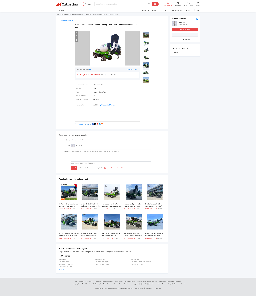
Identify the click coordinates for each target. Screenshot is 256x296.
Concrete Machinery (113, 14)
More (60, 269)
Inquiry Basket (186, 39)
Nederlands (129, 284)
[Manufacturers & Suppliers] (67, 4)
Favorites (80, 124)
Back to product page (67, 20)
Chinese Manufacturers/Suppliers (104, 281)
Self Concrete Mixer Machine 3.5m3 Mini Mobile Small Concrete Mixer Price (111, 235)
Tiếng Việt (170, 284)
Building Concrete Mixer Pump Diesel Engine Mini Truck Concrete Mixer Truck (154, 235)
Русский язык (107, 284)
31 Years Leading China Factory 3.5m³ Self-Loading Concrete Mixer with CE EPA (69, 235)
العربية (135, 284)
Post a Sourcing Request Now (114, 168)
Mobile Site (171, 281)
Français (98, 284)
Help (164, 10)
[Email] (102, 124)
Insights (178, 281)
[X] (95, 124)
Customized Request (108, 105)
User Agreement (139, 288)
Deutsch (121, 284)
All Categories (63, 10)
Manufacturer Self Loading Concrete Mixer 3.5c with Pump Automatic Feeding (133, 235)
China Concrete (99, 259)
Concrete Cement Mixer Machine (141, 262)
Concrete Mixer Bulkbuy (66, 266)
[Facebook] (93, 124)
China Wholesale (119, 281)
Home (57, 14)
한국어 (141, 284)
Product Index (162, 281)
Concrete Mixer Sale (137, 264)
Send (74, 168)
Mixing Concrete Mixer (66, 264)
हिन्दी (152, 284)
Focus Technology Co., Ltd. (115, 288)
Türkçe (164, 284)
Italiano (115, 284)
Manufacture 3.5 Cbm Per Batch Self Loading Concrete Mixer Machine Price (111, 206)
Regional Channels (152, 281)
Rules (198, 10)
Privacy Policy (158, 288)
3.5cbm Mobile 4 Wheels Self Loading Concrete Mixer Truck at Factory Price (89, 206)
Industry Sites (140, 281)
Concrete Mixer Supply (102, 262)
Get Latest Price (132, 69)
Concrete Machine (64, 262)
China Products (89, 281)
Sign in (198, 5)
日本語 (147, 284)
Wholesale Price (130, 281)
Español (84, 284)
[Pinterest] (97, 124)
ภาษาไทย (157, 284)
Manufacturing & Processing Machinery (72, 14)
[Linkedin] (99, 124)
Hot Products (79, 281)
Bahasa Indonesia (180, 284)
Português (91, 284)
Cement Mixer (135, 259)
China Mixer (62, 259)
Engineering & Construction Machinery (95, 14)
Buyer (154, 10)
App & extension (176, 10)
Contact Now (186, 29)
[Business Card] (197, 19)
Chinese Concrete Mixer (102, 264)
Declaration (149, 288)
